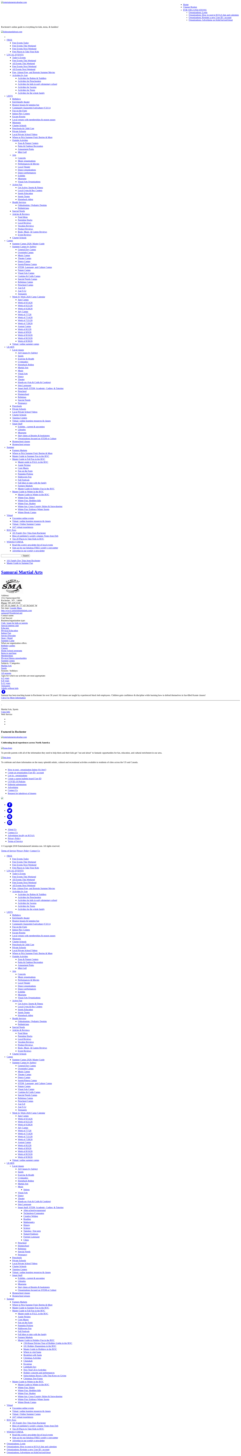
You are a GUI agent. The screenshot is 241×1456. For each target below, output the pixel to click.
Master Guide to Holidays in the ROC (40, 1349)
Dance (21, 376)
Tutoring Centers (19, 418)
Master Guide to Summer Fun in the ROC (30, 456)
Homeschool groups (21, 444)
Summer (10, 447)
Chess (26, 1240)
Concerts (22, 158)
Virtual (10, 515)
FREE (9, 40)
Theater (21, 379)
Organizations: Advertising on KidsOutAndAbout (211, 20)
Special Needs (18, 211)
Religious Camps (25, 282)
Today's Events (19, 57)
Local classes (18, 350)
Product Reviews (25, 229)
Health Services (19, 202)
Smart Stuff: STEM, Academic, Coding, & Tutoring (40, 388)
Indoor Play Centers (21, 113)
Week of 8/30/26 (25, 341)
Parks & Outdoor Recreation (30, 146)
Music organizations (27, 161)
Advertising (13, 787)
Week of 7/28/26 (25, 323)
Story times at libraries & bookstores (34, 435)
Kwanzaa (27, 1364)
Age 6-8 (21, 288)
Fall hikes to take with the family (32, 483)
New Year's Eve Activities (34, 1370)
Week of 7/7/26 (24, 314)
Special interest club (10, 625)
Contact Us (13, 790)
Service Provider (8, 635)
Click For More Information (13, 698)
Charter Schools (19, 125)
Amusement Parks (26, 149)
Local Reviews (24, 223)
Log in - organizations (17, 775)
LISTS (10, 96)
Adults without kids (9, 688)
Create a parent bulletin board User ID (24, 778)
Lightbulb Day (29, 1367)
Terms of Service (15, 841)
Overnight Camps (25, 252)
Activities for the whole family (31, 93)
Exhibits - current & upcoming (31, 426)
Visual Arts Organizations (29, 181)
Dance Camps (24, 261)
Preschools (17, 406)
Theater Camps (24, 258)
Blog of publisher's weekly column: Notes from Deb (35, 536)
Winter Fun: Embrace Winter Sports (33, 509)
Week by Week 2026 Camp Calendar (28, 297)
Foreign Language (31, 1237)
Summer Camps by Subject (24, 246)
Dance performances (27, 173)
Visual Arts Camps (26, 273)
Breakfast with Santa (32, 1355)
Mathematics (29, 1222)
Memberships (7, 655)
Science (26, 1228)
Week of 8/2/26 (24, 329)
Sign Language (24, 385)
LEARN (10, 347)
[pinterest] (10, 816)
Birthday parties (8, 645)
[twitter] (10, 810)
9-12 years (5, 683)
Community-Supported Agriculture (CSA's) (31, 108)
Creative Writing (30, 1216)
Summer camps (8, 660)
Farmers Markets (19, 450)
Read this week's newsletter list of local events (32, 545)
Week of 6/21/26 (25, 305)
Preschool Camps (25, 285)
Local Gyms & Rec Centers (30, 190)
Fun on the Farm (19, 111)
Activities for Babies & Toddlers (32, 78)
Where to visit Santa (32, 1352)
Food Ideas (23, 217)
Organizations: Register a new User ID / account (210, 17)
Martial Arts (23, 367)
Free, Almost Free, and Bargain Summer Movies (33, 72)
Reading (27, 1219)
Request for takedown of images (22, 793)
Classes (4, 648)
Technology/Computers (33, 1213)
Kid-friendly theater (21, 102)
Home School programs (11, 650)
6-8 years (5, 681)
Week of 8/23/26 (25, 338)
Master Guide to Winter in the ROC (28, 491)
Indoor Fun (6, 633)
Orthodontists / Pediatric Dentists (32, 205)
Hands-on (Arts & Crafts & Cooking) (34, 382)
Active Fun (17, 184)
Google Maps (16, 608)
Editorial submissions (17, 784)
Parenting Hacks (25, 220)
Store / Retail (7, 638)
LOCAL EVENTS (15, 55)
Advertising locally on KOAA (21, 835)
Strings (26, 1189)
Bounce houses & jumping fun (25, 105)
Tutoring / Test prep (32, 1231)
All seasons (6, 673)
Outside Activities (20, 140)
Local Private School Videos (24, 134)
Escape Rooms (18, 116)
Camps (10, 240)
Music (20, 370)
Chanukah (27, 1361)
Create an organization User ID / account (26, 772)
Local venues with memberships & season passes (33, 119)
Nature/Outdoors (30, 1234)
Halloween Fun (25, 477)
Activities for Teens (26, 90)
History (26, 1225)
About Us (12, 829)
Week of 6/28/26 (25, 308)
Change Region (190, 7)
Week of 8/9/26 (24, 332)
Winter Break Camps (27, 512)
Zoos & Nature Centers (28, 143)
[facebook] (10, 804)
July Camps (23, 311)
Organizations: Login (198, 12)
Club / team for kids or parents (14, 623)
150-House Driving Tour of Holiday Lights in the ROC (47, 1343)
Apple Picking (24, 465)
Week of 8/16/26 (25, 335)
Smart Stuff (17, 424)
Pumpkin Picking (25, 474)
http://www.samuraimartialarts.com (16, 610)
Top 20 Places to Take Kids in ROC (28, 539)
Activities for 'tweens (27, 87)
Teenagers (22, 294)
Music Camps (24, 255)
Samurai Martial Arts (22, 572)
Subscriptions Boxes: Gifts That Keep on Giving (44, 1375)
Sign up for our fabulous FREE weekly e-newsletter (35, 548)
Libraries (22, 429)
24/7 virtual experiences (22, 527)
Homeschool (23, 394)
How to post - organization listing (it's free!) (27, 769)
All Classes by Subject (28, 353)
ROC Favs (11, 530)
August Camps (24, 326)
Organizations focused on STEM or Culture (37, 438)
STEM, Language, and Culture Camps (35, 267)
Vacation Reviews (26, 226)
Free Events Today (20, 43)
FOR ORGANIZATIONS (195, 10)
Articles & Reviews (21, 214)
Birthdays (16, 99)
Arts (14, 155)
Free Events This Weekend (24, 46)
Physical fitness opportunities (14, 658)
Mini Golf (22, 152)
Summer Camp (7, 640)
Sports (20, 356)
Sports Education (25, 193)
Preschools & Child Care (23, 128)
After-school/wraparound (34, 1210)
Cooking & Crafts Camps (29, 276)
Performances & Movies (28, 164)
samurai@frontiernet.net (11, 613)
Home (186, 4)
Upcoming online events (23, 518)
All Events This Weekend (23, 63)
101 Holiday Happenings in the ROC (39, 1346)
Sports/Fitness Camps (27, 264)
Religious (22, 397)
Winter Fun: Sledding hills (29, 500)
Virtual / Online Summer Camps (26, 524)
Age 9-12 (22, 291)
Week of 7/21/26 (25, 320)
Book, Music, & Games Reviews (32, 232)
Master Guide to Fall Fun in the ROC (28, 459)
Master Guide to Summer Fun (20, 563)
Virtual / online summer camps (25, 344)
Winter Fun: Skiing (26, 497)
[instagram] (10, 822)
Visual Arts (23, 373)
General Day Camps (27, 249)
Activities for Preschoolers (29, 81)
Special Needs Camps (27, 279)
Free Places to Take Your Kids (25, 51)
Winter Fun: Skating (27, 503)
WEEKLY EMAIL (15, 542)
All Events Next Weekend (23, 69)
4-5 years (5, 678)
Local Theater (24, 167)
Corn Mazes (23, 468)
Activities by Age (20, 75)
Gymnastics (23, 362)
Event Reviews (24, 235)
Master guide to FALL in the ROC (33, 462)
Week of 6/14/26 (25, 302)
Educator (5, 628)
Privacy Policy (14, 838)
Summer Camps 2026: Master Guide (28, 244)
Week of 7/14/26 (25, 317)
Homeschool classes (21, 441)
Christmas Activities (32, 1358)
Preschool (22, 391)
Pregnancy (22, 403)
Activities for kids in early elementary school (37, 84)
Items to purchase (8, 653)
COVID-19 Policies (16, 781)
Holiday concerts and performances (39, 1373)
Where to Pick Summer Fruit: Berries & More (32, 137)
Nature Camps (24, 270)
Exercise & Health (26, 359)
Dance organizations (27, 170)
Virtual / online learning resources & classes (31, 421)
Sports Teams (24, 196)
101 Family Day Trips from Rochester (29, 533)
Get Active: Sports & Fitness (30, 187)
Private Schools (19, 131)
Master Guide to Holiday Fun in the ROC (36, 489)
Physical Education (9, 630)
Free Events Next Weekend (24, 49)
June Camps (23, 300)
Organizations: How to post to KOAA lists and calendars (214, 15)
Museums (16, 122)
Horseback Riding (26, 364)
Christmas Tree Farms (33, 1378)
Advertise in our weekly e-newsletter (28, 551)
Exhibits (21, 175)
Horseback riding (25, 199)
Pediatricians (23, 208)
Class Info (5, 712)
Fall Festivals (23, 480)
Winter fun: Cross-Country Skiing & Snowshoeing (40, 506)
